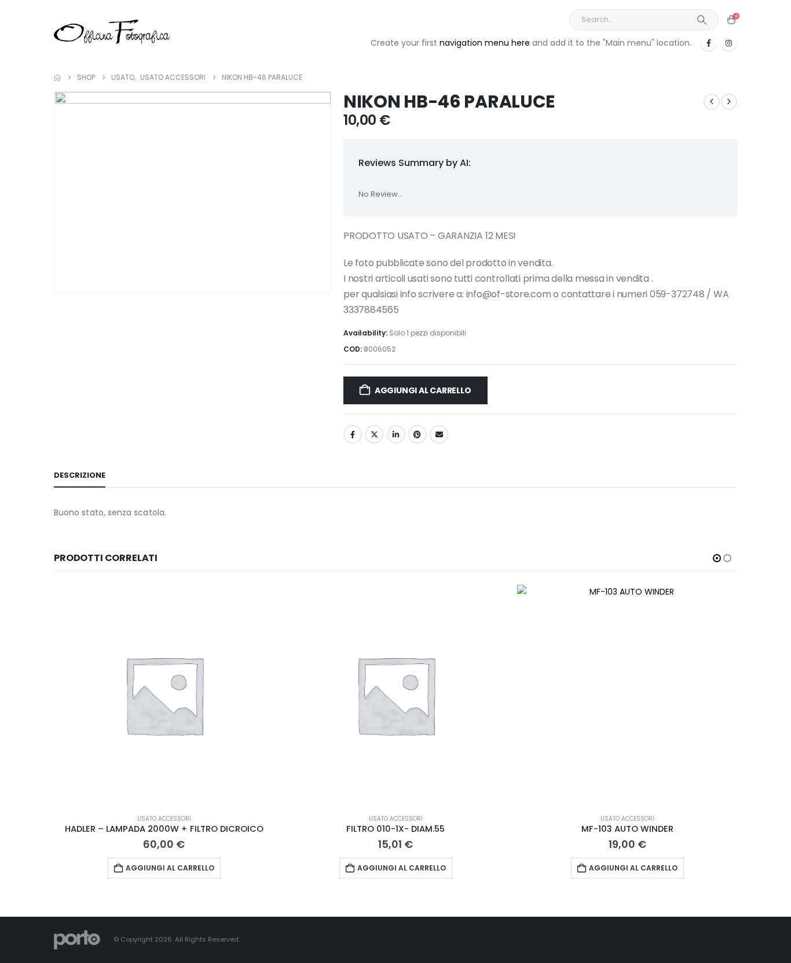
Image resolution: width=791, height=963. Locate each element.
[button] (717, 558)
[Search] (702, 19)
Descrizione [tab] (79, 475)
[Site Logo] (112, 31)
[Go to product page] (164, 695)
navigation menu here (485, 43)
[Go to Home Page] (57, 77)
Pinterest (417, 434)
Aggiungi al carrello (423, 390)
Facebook (352, 434)
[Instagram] (728, 43)
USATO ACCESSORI (164, 818)
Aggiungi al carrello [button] (170, 868)
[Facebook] (709, 43)
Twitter (374, 434)
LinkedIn (396, 434)
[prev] (712, 102)
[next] (729, 102)
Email (439, 434)
